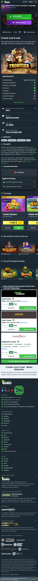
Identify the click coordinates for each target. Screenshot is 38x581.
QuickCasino (6, 299)
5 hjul (28, 140)
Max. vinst (9, 123)
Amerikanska (21, 140)
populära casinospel (27, 154)
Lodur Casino (7, 320)
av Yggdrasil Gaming (11, 7)
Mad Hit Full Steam (25, 254)
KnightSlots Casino (9, 342)
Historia (4, 140)
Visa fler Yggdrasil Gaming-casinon (19, 361)
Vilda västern (12, 140)
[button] (35, 108)
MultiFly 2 (9, 279)
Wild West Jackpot (9, 254)
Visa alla (4, 349)
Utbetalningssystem (12, 130)
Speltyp (8, 115)
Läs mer (16, 579)
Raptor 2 (25, 279)
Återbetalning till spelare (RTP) (15, 108)
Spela (18, 228)
